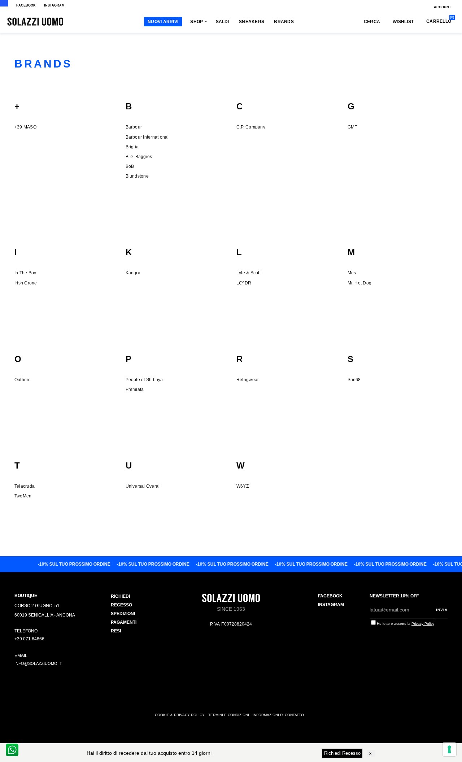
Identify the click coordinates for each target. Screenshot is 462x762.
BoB (130, 166)
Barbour (134, 127)
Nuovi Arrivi (163, 21)
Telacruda (24, 486)
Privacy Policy (422, 624)
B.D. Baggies (139, 156)
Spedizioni (123, 613)
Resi (116, 630)
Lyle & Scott (248, 272)
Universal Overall (143, 486)
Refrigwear (247, 379)
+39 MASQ (25, 127)
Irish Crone (25, 283)
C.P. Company (250, 127)
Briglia (132, 146)
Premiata (135, 389)
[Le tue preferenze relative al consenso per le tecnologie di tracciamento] (449, 749)
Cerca (372, 21)
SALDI (222, 21)
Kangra (133, 272)
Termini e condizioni (228, 715)
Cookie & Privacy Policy (180, 715)
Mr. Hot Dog (360, 283)
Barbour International (147, 137)
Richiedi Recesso (342, 753)
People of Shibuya (144, 379)
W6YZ (242, 486)
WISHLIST (403, 21)
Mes (352, 272)
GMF (352, 127)
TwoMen (22, 495)
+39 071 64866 (29, 638)
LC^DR (243, 283)
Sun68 (354, 379)
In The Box (25, 272)
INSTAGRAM (54, 5)
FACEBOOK (26, 5)
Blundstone (137, 176)
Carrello (438, 21)
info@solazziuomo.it (38, 663)
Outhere (22, 379)
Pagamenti (123, 622)
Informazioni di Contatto (278, 715)
